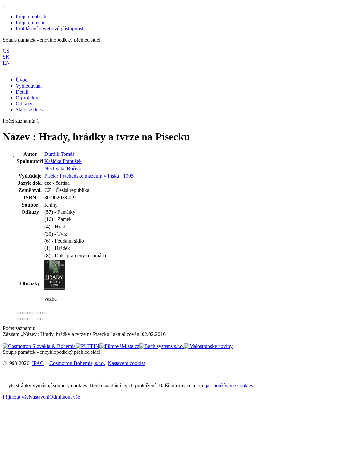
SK (6, 57)
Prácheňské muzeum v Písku (90, 176)
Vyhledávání (29, 86)
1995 (128, 176)
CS (6, 51)
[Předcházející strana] (31, 319)
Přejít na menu (31, 22)
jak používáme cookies (229, 385)
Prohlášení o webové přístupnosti (50, 28)
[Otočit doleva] (18, 319)
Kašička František (63, 161)
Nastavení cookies (126, 363)
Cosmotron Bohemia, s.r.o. (77, 363)
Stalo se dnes (29, 109)
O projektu (27, 97)
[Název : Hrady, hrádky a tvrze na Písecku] (54, 288)
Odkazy (24, 103)
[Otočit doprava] (25, 319)
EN (6, 63)
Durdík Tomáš (59, 154)
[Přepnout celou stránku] (38, 313)
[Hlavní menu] (5, 70)
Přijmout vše (16, 397)
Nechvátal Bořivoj (63, 168)
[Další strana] (38, 319)
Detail (22, 92)
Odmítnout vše (64, 397)
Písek (50, 176)
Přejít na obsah (31, 16)
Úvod (22, 80)
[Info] (44, 313)
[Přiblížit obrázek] (18, 313)
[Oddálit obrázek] (25, 313)
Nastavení (39, 397)
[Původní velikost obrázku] (31, 313)
